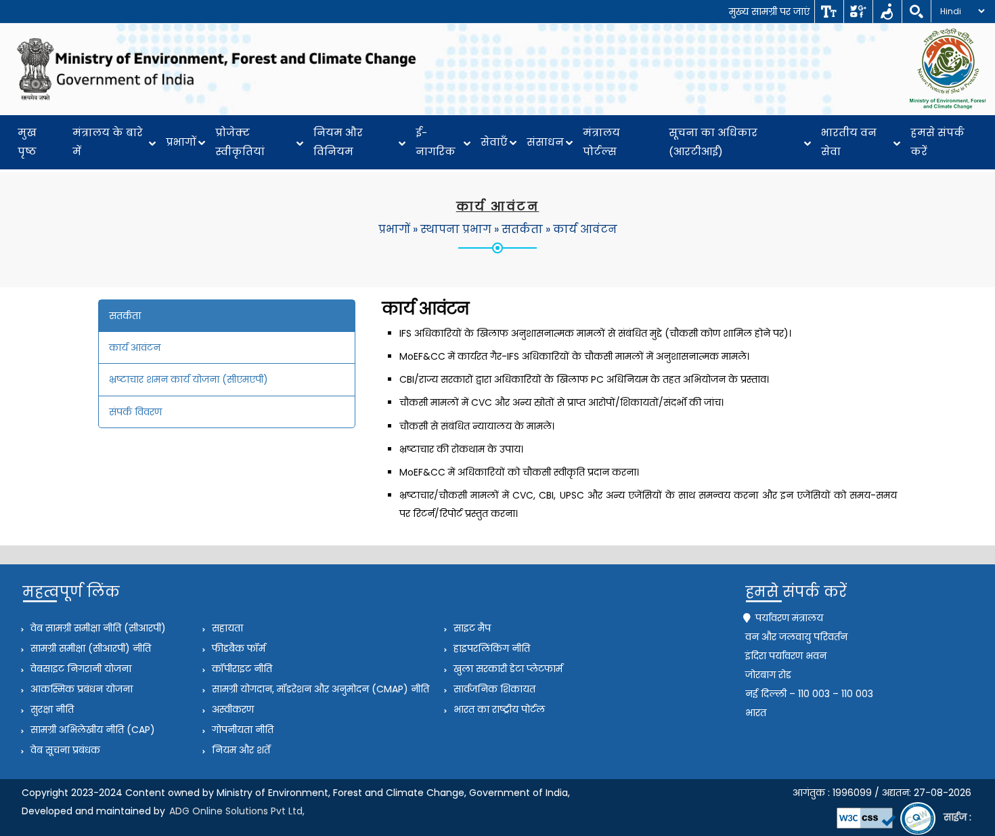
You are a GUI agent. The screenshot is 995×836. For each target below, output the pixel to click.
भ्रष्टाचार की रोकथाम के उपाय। (461, 449)
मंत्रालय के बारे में (107, 142)
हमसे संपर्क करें (937, 142)
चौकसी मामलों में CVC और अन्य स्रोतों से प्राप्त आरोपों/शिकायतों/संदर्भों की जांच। (561, 402)
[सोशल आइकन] (857, 11)
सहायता (226, 628)
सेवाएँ (494, 142)
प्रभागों (181, 142)
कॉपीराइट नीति (240, 668)
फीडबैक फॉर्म (237, 648)
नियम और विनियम (338, 142)
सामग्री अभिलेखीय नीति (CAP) (91, 729)
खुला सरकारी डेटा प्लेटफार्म (506, 668)
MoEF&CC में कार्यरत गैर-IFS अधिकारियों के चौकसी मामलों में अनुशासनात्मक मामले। (574, 356)
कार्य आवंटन (585, 229)
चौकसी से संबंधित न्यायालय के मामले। (476, 426)
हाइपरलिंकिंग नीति (490, 648)
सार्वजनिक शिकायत (493, 689)
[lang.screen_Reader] (887, 11)
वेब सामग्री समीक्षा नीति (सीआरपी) (97, 628)
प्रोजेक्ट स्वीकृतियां (240, 142)
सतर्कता (522, 229)
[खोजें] (916, 11)
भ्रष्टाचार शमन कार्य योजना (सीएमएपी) (188, 379)
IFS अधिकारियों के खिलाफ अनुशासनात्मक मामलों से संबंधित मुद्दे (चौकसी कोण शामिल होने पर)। (595, 333)
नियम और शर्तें (239, 750)
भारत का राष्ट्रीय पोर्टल (498, 709)
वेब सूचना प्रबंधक (64, 750)
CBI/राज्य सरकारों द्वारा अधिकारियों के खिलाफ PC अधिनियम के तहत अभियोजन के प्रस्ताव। (584, 379)
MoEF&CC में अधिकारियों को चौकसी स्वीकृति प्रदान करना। (519, 472)
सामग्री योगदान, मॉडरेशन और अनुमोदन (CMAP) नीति (319, 689)
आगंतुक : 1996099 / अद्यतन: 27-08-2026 (882, 792)
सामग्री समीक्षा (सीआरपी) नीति (89, 648)
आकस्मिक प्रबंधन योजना (80, 689)
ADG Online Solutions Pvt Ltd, (237, 811)
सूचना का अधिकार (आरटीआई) (713, 142)
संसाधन (545, 142)
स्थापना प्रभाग (455, 229)
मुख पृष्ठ (27, 142)
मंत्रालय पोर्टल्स (601, 142)
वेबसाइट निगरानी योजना (79, 668)
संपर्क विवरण (135, 412)
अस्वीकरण (231, 709)
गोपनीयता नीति (241, 729)
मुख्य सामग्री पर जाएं (769, 11)
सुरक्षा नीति (51, 709)
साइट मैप (471, 628)
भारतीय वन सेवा (849, 142)
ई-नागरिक (436, 142)
